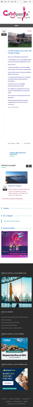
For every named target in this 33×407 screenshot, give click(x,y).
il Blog (17, 198)
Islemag (9, 403)
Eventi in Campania (10, 198)
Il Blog (25, 401)
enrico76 (27, 143)
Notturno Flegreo (15, 186)
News (18, 143)
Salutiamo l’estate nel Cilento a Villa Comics (14, 317)
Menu (25, 1)
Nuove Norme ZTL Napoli (12, 221)
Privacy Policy (18, 401)
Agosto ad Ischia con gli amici (10, 322)
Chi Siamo (8, 401)
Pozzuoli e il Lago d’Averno (9, 325)
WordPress (22, 403)
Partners (4, 399)
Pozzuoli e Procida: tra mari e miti (11, 328)
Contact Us (25, 399)
